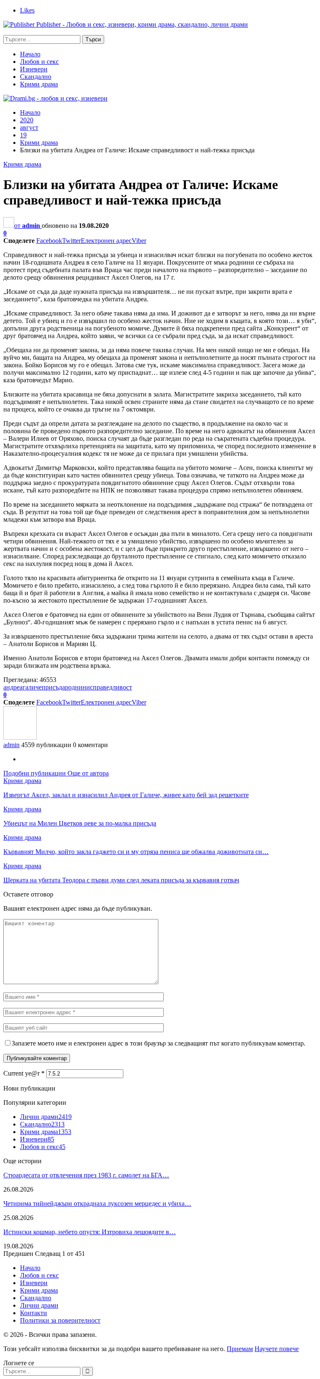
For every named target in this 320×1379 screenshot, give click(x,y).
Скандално (35, 76)
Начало (30, 54)
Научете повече (277, 1348)
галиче (32, 687)
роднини (77, 687)
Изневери (34, 69)
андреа (12, 687)
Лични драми (46, 1116)
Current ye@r (24, 1073)
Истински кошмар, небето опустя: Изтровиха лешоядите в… (89, 1231)
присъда (53, 687)
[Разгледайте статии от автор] (20, 737)
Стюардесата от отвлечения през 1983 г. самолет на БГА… (86, 1175)
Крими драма (39, 84)
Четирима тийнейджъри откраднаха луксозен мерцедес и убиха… (97, 1203)
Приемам (240, 1348)
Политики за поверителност (60, 1320)
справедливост (111, 687)
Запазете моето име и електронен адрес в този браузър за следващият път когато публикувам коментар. (158, 1043)
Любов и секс (39, 61)
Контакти (33, 1312)
